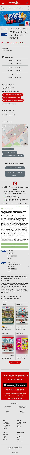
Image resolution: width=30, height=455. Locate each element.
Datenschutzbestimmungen (22, 206)
